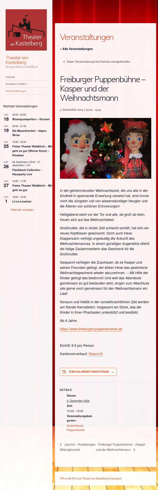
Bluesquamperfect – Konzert (31, 119)
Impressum (115, 478)
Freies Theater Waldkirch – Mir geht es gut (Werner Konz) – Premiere (32, 150)
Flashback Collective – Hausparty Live (27, 172)
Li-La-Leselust (21, 201)
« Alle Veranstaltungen (76, 49)
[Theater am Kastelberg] (26, 30)
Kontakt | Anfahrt (16, 84)
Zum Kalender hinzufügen (89, 371)
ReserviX (96, 353)
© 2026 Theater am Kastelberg (90, 478)
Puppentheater (76, 430)
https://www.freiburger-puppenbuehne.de (91, 328)
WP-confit (65, 478)
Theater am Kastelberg (17, 60)
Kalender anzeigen (22, 210)
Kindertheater (75, 425)
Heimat (10, 77)
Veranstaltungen (16, 91)
